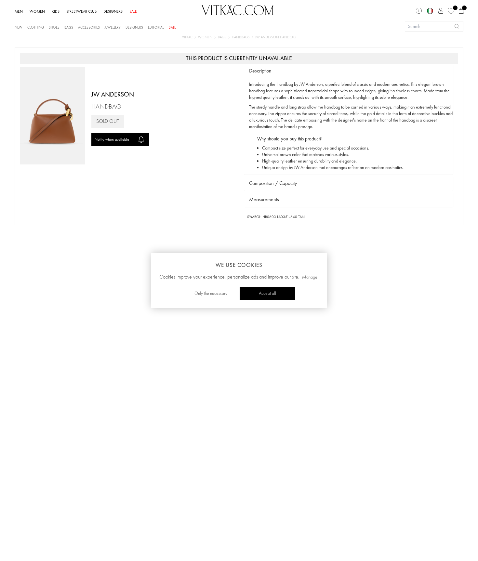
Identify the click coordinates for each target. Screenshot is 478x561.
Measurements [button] (264, 199)
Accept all (267, 293)
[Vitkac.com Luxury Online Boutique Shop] (237, 9)
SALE (133, 11)
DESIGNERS (113, 11)
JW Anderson (112, 94)
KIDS (56, 11)
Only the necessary (210, 293)
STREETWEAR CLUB (81, 11)
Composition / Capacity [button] (273, 183)
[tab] (348, 71)
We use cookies (239, 264)
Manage (309, 277)
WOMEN (37, 11)
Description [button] (260, 70)
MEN (19, 11)
